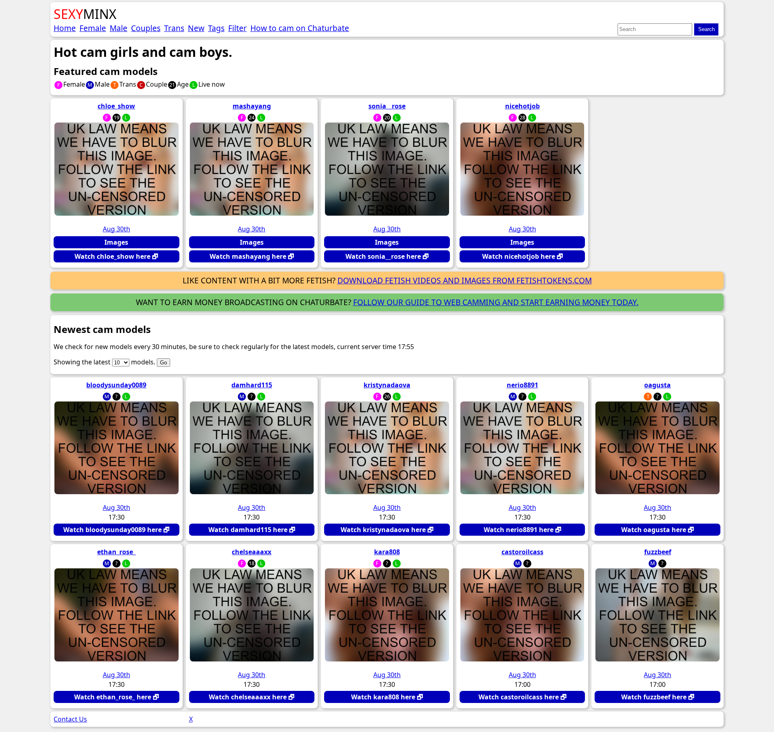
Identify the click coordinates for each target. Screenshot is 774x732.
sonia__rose (387, 106)
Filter (237, 28)
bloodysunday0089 (116, 385)
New (196, 28)
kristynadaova (387, 385)
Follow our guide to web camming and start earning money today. (496, 302)
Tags (216, 28)
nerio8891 (522, 385)
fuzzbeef (657, 551)
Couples (145, 28)
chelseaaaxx (251, 551)
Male (118, 28)
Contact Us (70, 719)
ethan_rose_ (116, 551)
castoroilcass (522, 551)
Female (92, 28)
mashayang (252, 106)
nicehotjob (522, 106)
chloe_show (116, 106)
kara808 (387, 551)
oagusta (657, 385)
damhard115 (251, 385)
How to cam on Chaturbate (299, 28)
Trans (174, 28)
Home (65, 28)
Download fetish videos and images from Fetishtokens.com (464, 280)
